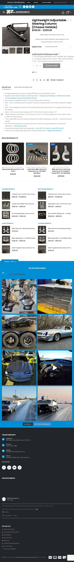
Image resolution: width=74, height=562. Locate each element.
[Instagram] (33, 7)
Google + (44, 80)
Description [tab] (6, 87)
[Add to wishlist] (21, 145)
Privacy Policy (8, 546)
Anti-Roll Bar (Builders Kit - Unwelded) (60, 213)
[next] (70, 20)
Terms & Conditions (10, 549)
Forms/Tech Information (11, 532)
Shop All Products (9, 529)
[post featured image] (6, 196)
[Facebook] (24, 7)
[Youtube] (30, 7)
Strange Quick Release (47, 96)
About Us (6, 540)
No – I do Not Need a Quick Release (48, 61)
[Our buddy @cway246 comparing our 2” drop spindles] (19, 296)
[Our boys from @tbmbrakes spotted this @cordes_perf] (19, 332)
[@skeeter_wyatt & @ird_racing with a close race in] (19, 403)
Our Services (8, 537)
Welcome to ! (16, 2)
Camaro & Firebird (46, 2)
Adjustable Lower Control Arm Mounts (60, 204)
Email (47, 80)
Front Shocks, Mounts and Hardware (12, 167)
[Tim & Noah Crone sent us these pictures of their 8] (54, 332)
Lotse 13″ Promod (57, 128)
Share (15, 515)
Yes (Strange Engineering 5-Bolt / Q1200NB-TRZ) (54, 57)
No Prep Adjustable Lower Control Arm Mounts (27, 213)
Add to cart (14, 163)
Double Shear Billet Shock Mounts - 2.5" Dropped (28, 204)
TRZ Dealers (7, 535)
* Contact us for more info (60, 2)
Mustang (36, 2)
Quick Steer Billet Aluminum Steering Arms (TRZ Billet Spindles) (37, 171)
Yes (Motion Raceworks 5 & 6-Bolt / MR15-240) (53, 59)
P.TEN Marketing (42, 557)
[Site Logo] (18, 12)
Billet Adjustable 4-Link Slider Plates (23, 238)
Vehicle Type (36, 47)
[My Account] (63, 12)
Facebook (33, 80)
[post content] (13, 154)
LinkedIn (40, 80)
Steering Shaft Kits (20, 126)
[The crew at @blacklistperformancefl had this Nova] (54, 403)
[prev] (67, 20)
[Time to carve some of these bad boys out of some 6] (54, 296)
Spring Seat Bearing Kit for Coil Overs (13, 170)
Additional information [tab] (23, 87)
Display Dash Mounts (54, 131)
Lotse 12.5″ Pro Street (43, 128)
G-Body (28, 2)
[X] (27, 7)
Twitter (37, 80)
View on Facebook (7, 515)
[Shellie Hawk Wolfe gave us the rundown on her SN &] (19, 367)
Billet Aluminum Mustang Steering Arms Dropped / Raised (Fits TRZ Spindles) (61, 171)
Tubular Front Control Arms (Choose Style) (26, 194)
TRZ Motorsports (13, 498)
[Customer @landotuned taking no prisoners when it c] (54, 367)
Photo (7, 512)
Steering (28, 167)
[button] (20, 7)
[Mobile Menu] (4, 12)
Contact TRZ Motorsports (11, 543)
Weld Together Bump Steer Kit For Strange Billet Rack (29, 248)
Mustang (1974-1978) (58, 167)
